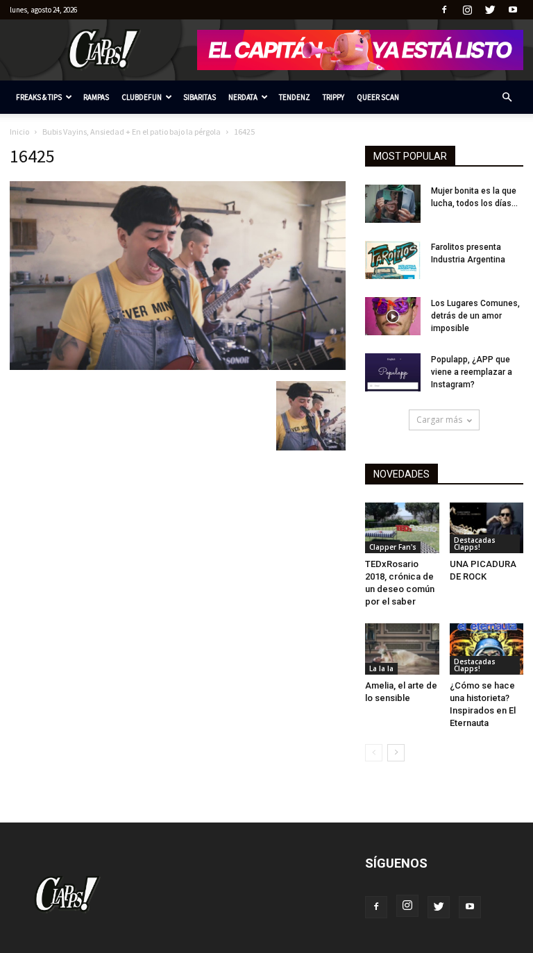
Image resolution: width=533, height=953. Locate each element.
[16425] (178, 366)
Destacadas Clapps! (475, 543)
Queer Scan (378, 97)
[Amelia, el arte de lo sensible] (402, 648)
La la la (381, 668)
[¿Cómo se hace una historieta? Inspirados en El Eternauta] (487, 648)
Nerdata (242, 97)
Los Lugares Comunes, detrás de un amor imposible (475, 315)
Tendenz (294, 97)
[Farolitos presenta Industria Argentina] (393, 260)
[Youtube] (512, 9)
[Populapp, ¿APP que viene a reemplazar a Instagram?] (393, 372)
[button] (506, 97)
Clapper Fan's (392, 547)
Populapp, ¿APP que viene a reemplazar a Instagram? (471, 372)
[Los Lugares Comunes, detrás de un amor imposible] (393, 316)
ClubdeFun (141, 97)
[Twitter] (490, 9)
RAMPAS (96, 97)
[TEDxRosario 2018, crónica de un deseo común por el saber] (402, 528)
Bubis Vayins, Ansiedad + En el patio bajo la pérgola (131, 131)
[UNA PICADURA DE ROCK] (487, 528)
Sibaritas (199, 97)
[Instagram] (467, 9)
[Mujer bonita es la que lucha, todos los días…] (393, 204)
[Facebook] (444, 9)
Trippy (333, 97)
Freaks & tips (39, 97)
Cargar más (439, 419)
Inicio (19, 131)
